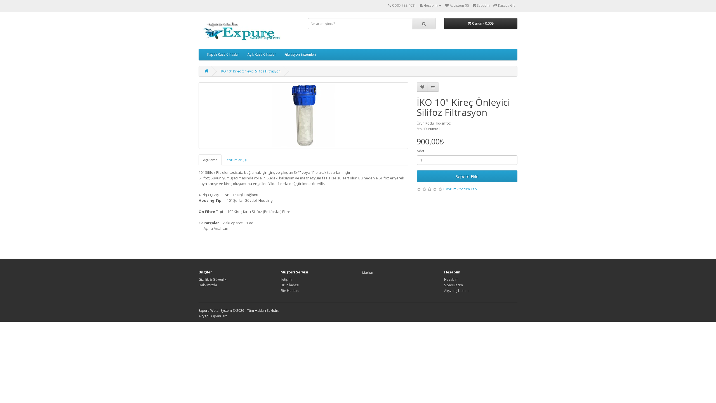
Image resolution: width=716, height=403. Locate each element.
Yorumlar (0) (236, 160)
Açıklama (210, 160)
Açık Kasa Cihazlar (262, 54)
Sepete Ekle (467, 176)
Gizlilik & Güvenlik (212, 279)
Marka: (367, 272)
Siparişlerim (453, 285)
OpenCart (219, 316)
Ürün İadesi (290, 285)
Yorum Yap (468, 189)
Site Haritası (290, 290)
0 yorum (449, 189)
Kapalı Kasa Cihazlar (223, 54)
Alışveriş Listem (456, 290)
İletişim (286, 279)
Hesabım (451, 279)
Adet (420, 151)
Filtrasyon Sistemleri (300, 54)
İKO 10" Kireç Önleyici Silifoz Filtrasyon (250, 71)
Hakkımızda (208, 285)
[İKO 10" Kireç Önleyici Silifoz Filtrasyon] (303, 115)
